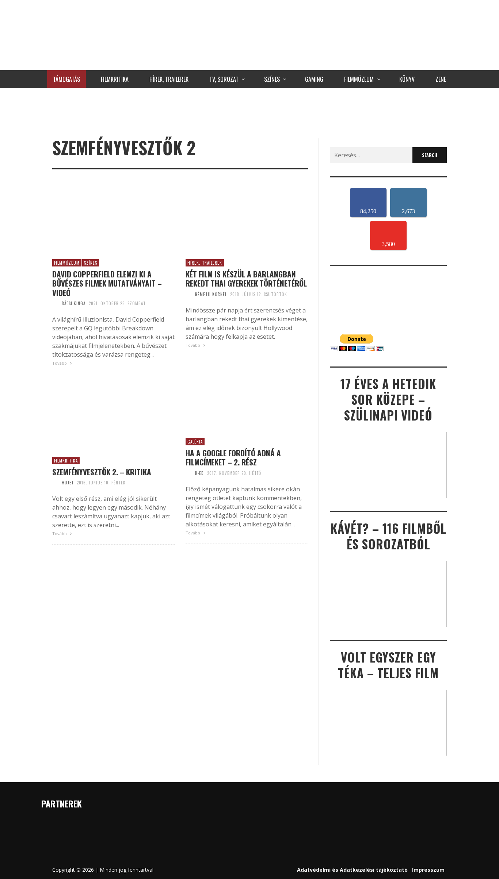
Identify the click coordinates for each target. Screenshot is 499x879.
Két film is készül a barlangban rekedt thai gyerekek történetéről (246, 278)
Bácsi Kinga (73, 303)
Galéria (195, 442)
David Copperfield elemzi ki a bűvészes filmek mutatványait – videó (107, 283)
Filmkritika (66, 461)
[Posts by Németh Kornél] (188, 294)
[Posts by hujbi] (55, 482)
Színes (90, 263)
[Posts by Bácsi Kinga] (55, 303)
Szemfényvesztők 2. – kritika (101, 471)
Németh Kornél (211, 294)
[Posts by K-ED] (188, 473)
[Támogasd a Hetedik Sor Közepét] (249, 111)
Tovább (60, 363)
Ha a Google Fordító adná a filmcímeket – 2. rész (233, 457)
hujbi (67, 482)
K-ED (199, 473)
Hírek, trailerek (204, 263)
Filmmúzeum (67, 263)
